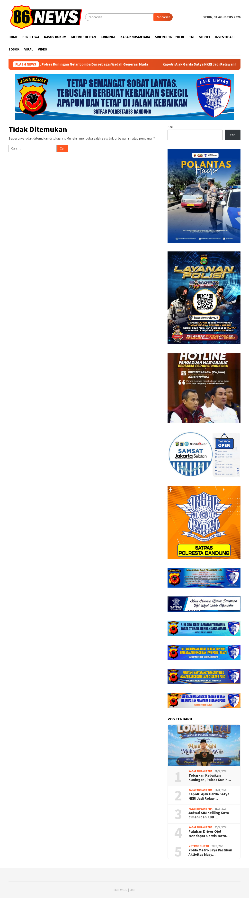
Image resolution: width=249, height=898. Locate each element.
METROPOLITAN (198, 846)
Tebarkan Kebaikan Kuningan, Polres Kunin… (209, 777)
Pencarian (163, 17)
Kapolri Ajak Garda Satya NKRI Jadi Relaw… (208, 796)
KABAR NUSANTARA (200, 771)
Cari (170, 127)
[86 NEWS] (47, 17)
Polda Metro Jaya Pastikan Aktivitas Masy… (210, 852)
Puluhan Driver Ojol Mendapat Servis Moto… (209, 833)
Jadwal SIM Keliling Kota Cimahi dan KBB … (208, 815)
